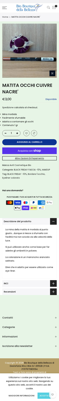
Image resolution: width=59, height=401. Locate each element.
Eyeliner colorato (11, 177)
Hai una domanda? (12, 190)
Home (5, 17)
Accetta (44, 395)
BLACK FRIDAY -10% (17, 174)
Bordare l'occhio (36, 174)
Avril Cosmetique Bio (20, 165)
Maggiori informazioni (21, 395)
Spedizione (8, 107)
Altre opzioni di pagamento (29, 158)
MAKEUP (46, 169)
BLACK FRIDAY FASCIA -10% (27, 169)
